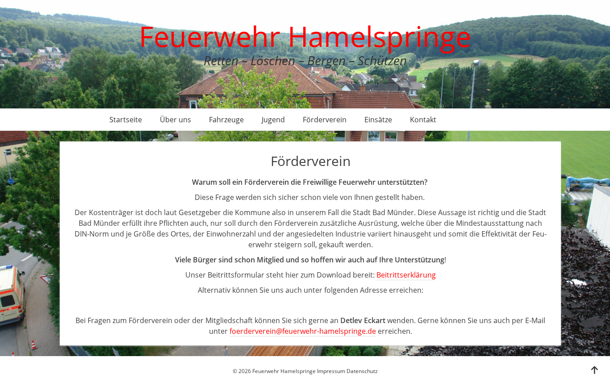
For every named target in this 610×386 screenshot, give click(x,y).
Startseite (125, 120)
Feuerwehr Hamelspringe (305, 36)
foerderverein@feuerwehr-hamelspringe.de (303, 331)
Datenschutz (362, 371)
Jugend (273, 120)
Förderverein (325, 120)
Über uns (175, 120)
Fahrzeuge (226, 120)
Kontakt (423, 120)
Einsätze (378, 120)
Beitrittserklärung (406, 275)
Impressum (331, 371)
